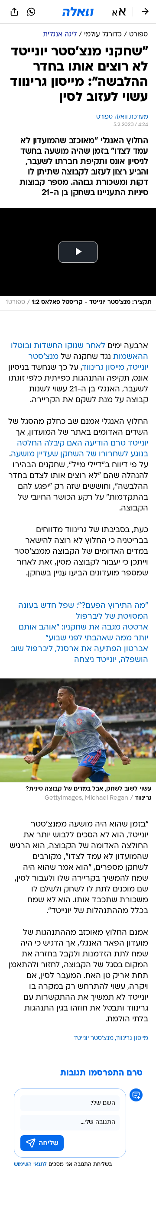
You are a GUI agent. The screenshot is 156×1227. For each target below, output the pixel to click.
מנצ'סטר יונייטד (94, 1038)
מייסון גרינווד (103, 368)
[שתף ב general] (14, 11)
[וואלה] (78, 11)
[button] (119, 12)
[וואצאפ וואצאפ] (31, 11)
